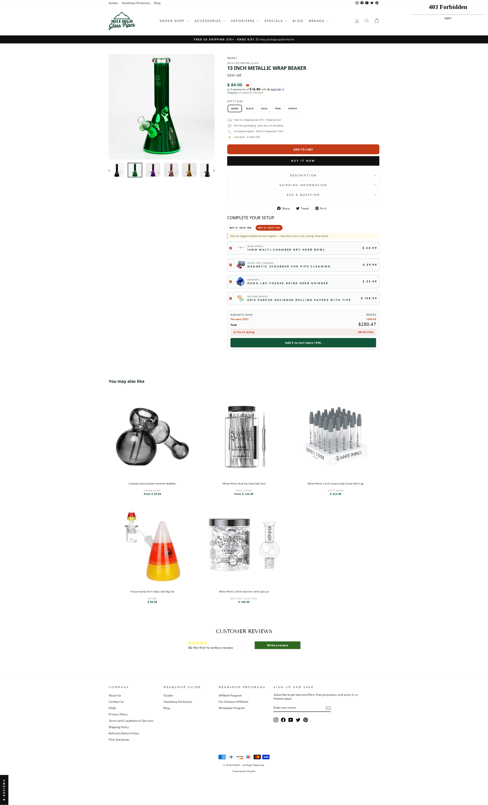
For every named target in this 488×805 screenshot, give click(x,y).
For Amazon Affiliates (233, 701)
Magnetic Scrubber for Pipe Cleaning (289, 266)
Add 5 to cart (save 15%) (303, 343)
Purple (292, 108)
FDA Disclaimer (119, 739)
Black (249, 108)
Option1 (235, 101)
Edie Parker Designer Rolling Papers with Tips (299, 300)
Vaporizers (243, 21)
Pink (278, 108)
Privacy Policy (118, 714)
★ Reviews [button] (4, 790)
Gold (264, 108)
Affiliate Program (230, 695)
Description (303, 175)
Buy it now (303, 160)
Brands (317, 21)
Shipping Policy (119, 727)
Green (234, 108)
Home (231, 58)
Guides (113, 3)
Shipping (232, 92)
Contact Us (116, 701)
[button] (303, 89)
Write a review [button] (277, 645)
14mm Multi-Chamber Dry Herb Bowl (286, 249)
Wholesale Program (232, 708)
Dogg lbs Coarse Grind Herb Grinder (288, 283)
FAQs (112, 708)
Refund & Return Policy (124, 733)
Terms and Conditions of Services (131, 721)
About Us (115, 695)
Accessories (208, 21)
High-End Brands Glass (243, 63)
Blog (157, 3)
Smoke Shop (173, 21)
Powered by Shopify (244, 771)
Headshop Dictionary (136, 3)
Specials (274, 21)
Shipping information (303, 185)
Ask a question (303, 195)
